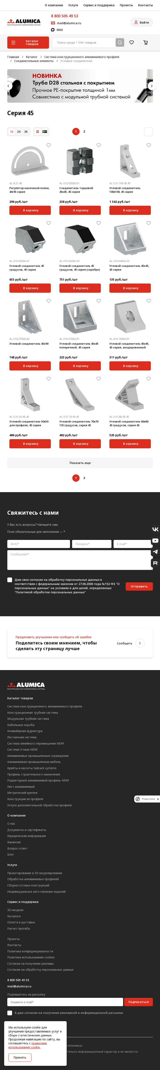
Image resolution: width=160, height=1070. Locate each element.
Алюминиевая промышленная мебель (34, 762)
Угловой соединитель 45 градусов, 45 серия (26, 267)
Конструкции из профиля (25, 799)
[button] (8, 86)
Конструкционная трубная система (32, 713)
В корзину (30, 209)
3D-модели (15, 910)
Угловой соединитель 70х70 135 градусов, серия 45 (78, 423)
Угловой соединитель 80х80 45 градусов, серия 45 (128, 423)
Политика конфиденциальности (30, 951)
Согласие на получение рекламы (30, 963)
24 (18, 132)
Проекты (126, 5)
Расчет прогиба (18, 928)
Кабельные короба (20, 725)
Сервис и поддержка (99, 5)
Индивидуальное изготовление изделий (36, 892)
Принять (20, 1057)
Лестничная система (21, 737)
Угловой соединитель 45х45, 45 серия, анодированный (129, 345)
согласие (36, 580)
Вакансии (14, 842)
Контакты (145, 5)
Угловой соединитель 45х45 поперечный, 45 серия (78, 345)
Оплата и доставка (21, 922)
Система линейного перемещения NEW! (35, 743)
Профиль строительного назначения (33, 774)
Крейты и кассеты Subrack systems (31, 768)
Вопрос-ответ (17, 848)
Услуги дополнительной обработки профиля (39, 805)
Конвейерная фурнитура (24, 731)
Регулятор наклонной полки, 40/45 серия (29, 190)
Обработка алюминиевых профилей (33, 879)
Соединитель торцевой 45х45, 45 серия (76, 190)
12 (11, 132)
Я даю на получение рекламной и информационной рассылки (69, 1013)
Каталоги (14, 916)
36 (26, 132)
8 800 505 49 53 (64, 15)
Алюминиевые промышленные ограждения (38, 756)
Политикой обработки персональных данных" (51, 592)
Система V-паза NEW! (22, 749)
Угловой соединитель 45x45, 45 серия (129, 267)
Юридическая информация (26, 836)
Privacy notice (148, 799)
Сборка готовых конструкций (28, 885)
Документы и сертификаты (26, 830)
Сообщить (124, 643)
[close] (158, 799)
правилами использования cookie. (27, 1045)
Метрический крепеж (22, 793)
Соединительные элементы (34, 61)
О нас (11, 824)
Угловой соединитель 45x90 (28, 343)
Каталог (32, 57)
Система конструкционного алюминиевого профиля (81, 57)
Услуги (73, 5)
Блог (10, 854)
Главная (13, 57)
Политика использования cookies (31, 957)
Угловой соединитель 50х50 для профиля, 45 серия (28, 423)
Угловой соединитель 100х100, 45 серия (124, 190)
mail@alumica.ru (19, 986)
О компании (54, 5)
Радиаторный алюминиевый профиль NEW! (38, 780)
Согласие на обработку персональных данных (40, 970)
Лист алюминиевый (21, 787)
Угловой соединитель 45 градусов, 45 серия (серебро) (79, 267)
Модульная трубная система (28, 719)
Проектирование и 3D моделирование (34, 873)
